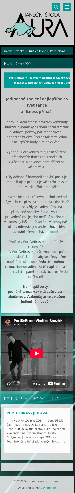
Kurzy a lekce (37, 51)
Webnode (49, 488)
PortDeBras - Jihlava (27, 413)
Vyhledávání (56, 7)
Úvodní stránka (14, 51)
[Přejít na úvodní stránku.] (37, 20)
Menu (67, 7)
